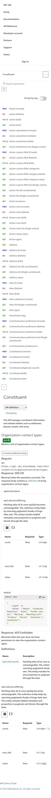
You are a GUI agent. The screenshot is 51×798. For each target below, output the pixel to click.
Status (7, 54)
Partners (8, 40)
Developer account (13, 33)
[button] (22, 74)
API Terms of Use (8, 783)
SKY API (7, 5)
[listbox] (25, 243)
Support (8, 47)
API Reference (10, 26)
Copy (43, 597)
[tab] (7, 528)
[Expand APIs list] (45, 74)
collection (32, 480)
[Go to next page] (4, 387)
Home (7, 12)
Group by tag (31, 98)
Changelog (11, 413)
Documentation (11, 19)
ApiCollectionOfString (13, 661)
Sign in (25, 61)
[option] (25, 108)
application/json (12, 491)
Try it (6, 440)
